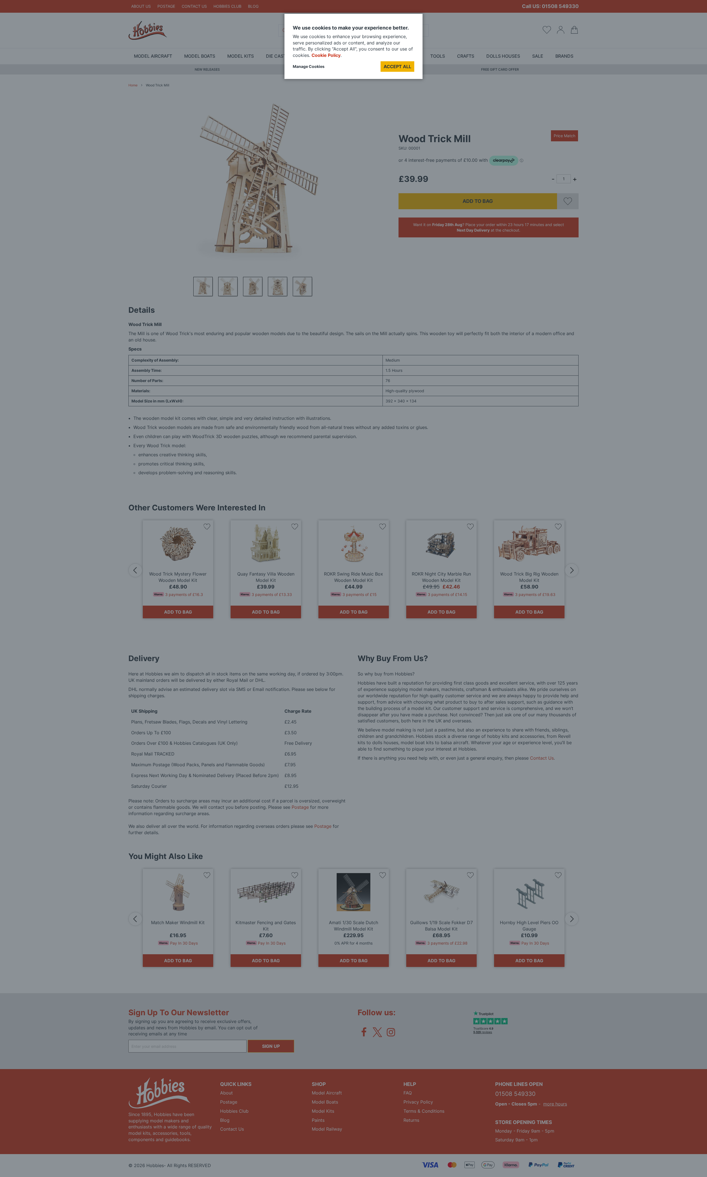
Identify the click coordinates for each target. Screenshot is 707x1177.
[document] (353, 48)
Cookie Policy (326, 55)
